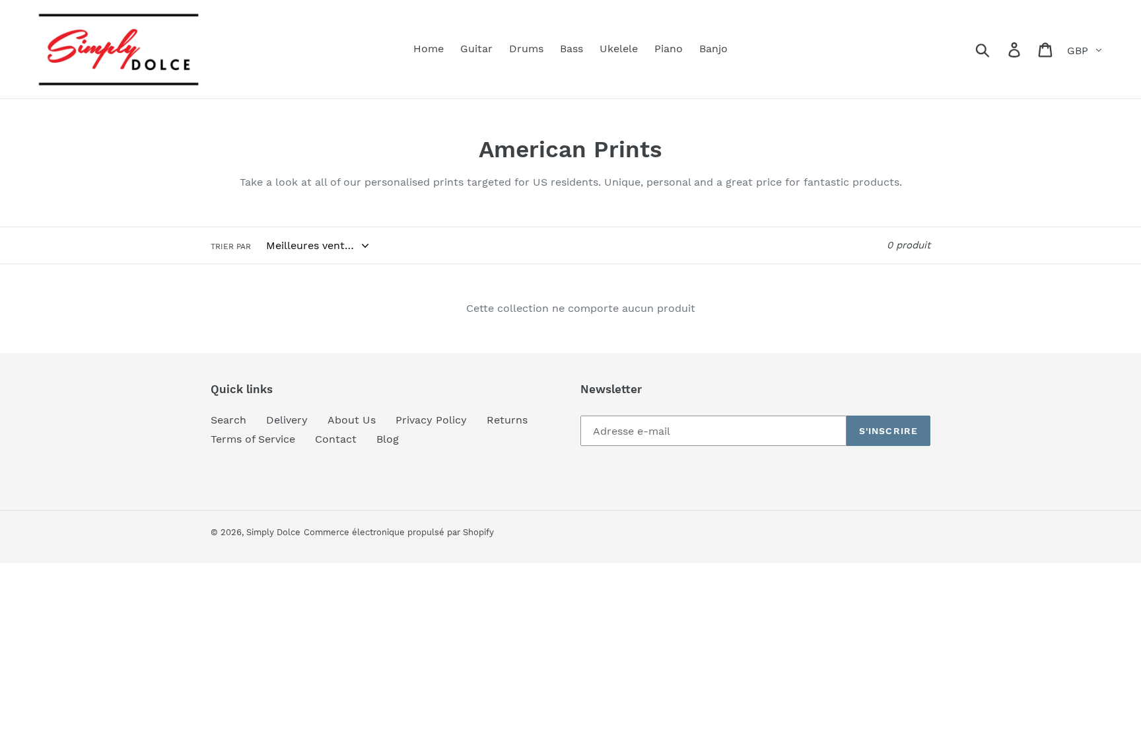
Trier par (231, 246)
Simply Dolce (273, 532)
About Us (352, 420)
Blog (387, 439)
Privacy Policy (431, 420)
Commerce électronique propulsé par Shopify (399, 532)
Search (228, 420)
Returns (507, 420)
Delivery (287, 420)
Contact (336, 439)
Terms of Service (253, 439)
